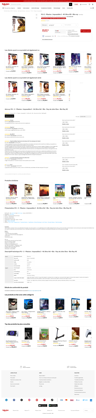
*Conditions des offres (78, 379)
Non (66, 122)
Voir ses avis (11, 121)
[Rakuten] (5, 4)
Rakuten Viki (49, 410)
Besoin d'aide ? (42, 375)
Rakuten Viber (38, 410)
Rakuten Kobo (16, 410)
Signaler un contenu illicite (44, 381)
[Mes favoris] (89, 4)
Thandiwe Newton (24, 222)
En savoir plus (57, 32)
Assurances (76, 394)
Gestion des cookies (78, 384)
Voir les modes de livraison (73, 33)
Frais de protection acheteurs (45, 379)
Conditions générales (78, 377)
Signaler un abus (65, 124)
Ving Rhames (31, 222)
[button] (68, 1)
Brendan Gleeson (51, 222)
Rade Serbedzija (59, 222)
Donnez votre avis (9, 116)
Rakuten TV (27, 410)
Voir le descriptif (70, 16)
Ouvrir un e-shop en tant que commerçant (47, 377)
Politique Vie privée (78, 381)
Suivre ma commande (14, 384)
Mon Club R (12, 386)
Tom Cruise (20, 213)
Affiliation (76, 386)
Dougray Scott (17, 222)
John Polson (44, 222)
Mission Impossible (11, 220)
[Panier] (92, 4)
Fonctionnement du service (80, 392)
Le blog (40, 386)
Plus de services (61, 410)
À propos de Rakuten (75, 410)
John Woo (13, 213)
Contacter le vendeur (75, 36)
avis (47, 20)
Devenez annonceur (78, 388)
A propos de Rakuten (78, 390)
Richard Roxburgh (38, 222)
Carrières (76, 375)
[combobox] (39, 4)
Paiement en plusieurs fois (15, 379)
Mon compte (13, 375)
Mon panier (12, 377)
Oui (63, 122)
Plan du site (41, 384)
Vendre (11, 381)
